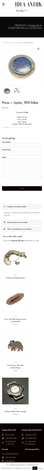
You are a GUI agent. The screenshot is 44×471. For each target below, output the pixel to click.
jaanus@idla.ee (10, 461)
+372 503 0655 (10, 457)
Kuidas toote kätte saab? (16, 206)
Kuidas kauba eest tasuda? (17, 222)
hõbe (21, 127)
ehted (12, 127)
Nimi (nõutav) (6, 142)
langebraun (27, 127)
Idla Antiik (5, 43)
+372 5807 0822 (30, 438)
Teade (4, 157)
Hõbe (16, 43)
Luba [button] (35, 468)
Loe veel (40, 468)
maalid (17, 127)
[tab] (22, 206)
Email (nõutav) (6, 150)
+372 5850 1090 (11, 438)
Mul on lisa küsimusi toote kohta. (19, 229)
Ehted (11, 43)
